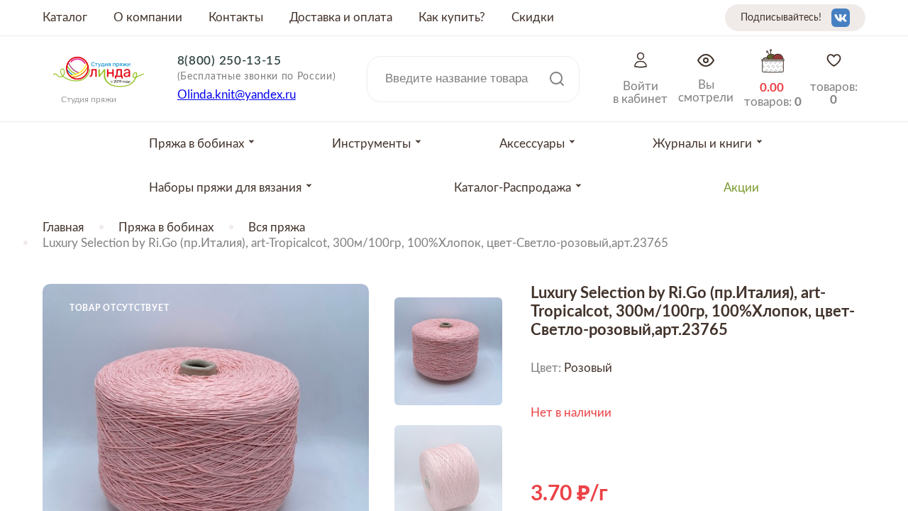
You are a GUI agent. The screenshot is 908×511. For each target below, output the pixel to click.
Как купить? (452, 17)
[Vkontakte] (840, 18)
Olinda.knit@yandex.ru (236, 95)
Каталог (65, 17)
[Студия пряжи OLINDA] (99, 91)
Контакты (236, 17)
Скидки (532, 17)
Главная (63, 227)
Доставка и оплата (340, 17)
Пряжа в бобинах (166, 227)
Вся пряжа (276, 227)
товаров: (834, 93)
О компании (148, 17)
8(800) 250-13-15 (229, 61)
